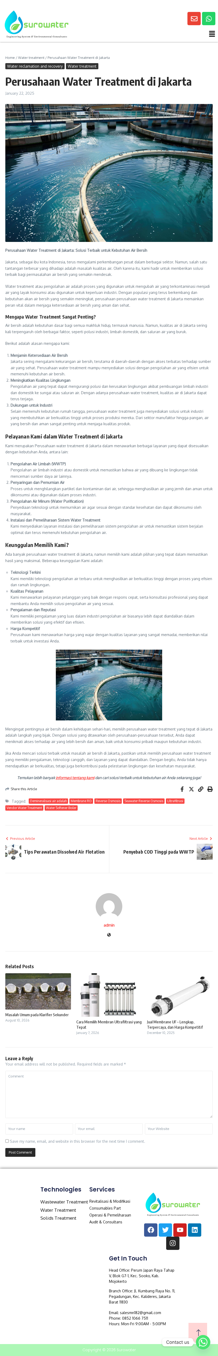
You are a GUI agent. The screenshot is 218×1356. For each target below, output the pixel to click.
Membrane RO (81, 801)
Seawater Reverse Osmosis (143, 801)
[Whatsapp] (208, 18)
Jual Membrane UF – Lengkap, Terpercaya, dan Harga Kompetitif (175, 1024)
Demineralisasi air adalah (48, 801)
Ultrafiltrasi (175, 801)
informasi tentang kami (75, 777)
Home (10, 57)
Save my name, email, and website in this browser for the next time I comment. (77, 1141)
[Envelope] (194, 18)
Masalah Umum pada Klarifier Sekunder (37, 1014)
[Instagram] (172, 1243)
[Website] (109, 935)
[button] (158, 35)
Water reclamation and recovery (35, 66)
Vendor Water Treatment (24, 808)
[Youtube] (180, 1230)
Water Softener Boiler (61, 808)
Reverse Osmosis (108, 801)
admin (109, 925)
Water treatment (31, 57)
